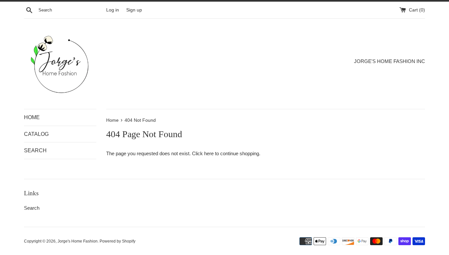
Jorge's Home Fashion (78, 241)
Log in (112, 10)
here (209, 153)
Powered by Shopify (117, 241)
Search (31, 208)
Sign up (134, 10)
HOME (32, 117)
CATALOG (36, 134)
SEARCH (35, 150)
